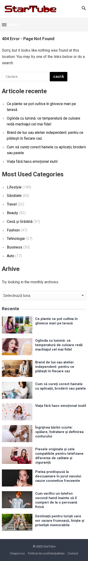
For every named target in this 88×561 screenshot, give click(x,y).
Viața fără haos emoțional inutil (32, 161)
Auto (10, 256)
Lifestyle (14, 187)
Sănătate (14, 195)
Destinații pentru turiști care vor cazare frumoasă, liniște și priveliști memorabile (59, 520)
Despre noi (17, 553)
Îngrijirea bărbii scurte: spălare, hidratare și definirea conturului (59, 432)
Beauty (12, 213)
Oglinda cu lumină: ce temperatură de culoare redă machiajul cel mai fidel (59, 345)
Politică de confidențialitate (46, 553)
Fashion (13, 230)
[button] (10, 25)
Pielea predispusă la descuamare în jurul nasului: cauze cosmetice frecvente (58, 476)
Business (14, 247)
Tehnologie (16, 238)
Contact (73, 553)
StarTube (49, 546)
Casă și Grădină (20, 221)
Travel (12, 204)
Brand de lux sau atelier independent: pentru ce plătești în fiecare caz (54, 366)
